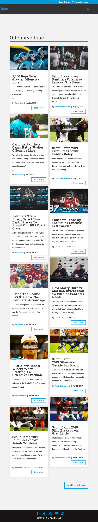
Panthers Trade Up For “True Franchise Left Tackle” (67, 223)
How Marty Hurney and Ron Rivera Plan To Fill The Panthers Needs (68, 292)
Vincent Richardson (22, 467)
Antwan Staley (20, 396)
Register (67, 2)
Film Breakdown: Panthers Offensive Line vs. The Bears (67, 79)
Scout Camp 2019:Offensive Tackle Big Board (65, 362)
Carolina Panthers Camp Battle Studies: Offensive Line (28, 147)
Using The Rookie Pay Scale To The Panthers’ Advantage (28, 297)
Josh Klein (19, 103)
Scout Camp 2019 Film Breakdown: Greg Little (65, 430)
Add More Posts (76, 485)
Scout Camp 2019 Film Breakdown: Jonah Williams (25, 440)
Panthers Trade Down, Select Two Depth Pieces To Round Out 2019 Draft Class (28, 222)
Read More (39, 108)
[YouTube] (56, 513)
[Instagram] (62, 513)
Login (61, 2)
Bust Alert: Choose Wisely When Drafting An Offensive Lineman (27, 370)
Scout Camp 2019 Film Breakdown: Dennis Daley (65, 151)
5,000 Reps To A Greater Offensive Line (26, 79)
